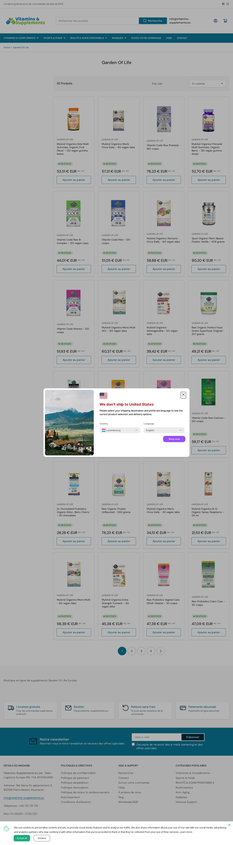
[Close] (229, 825)
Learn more (186, 832)
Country (104, 423)
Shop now (174, 439)
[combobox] (111, 430)
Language (149, 423)
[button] (183, 395)
